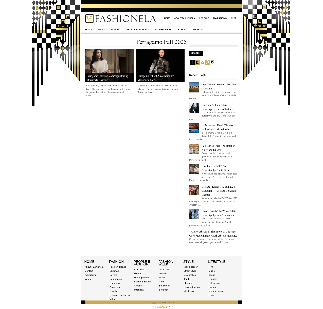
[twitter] (197, 64)
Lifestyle (216, 261)
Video (88, 279)
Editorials (114, 270)
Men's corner (191, 266)
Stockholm (164, 285)
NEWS (101, 29)
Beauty (113, 291)
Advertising (220, 18)
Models (138, 273)
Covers (113, 275)
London (163, 273)
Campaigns (116, 279)
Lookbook (115, 283)
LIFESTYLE (197, 29)
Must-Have (189, 291)
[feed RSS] (202, 64)
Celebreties (190, 275)
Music (211, 270)
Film (210, 266)
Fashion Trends (118, 266)
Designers (139, 269)
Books (211, 275)
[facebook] (192, 64)
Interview (139, 289)
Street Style (190, 270)
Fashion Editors (142, 281)
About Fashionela (184, 18)
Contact (204, 18)
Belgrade (164, 289)
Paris (161, 281)
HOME (88, 29)
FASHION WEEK (163, 29)
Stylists (138, 285)
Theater (212, 279)
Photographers (142, 277)
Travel (211, 295)
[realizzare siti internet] (161, 307)
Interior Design (216, 291)
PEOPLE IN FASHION (138, 29)
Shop (233, 18)
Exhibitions (214, 283)
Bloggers (188, 283)
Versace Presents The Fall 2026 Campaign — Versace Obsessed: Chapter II (219, 190)
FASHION (115, 29)
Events (212, 287)
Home (167, 18)
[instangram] (212, 64)
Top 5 (187, 279)
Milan (162, 277)
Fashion (116, 261)
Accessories (116, 287)
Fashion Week (165, 263)
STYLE (181, 29)
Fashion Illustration (120, 295)
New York (164, 269)
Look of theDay (192, 287)
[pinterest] (207, 64)
